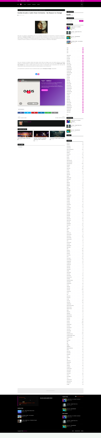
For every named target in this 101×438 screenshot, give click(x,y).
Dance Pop (75, 212)
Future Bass (75, 258)
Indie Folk (75, 288)
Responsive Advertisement (50, 390)
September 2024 (75, 91)
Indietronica (75, 291)
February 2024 (75, 102)
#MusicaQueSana (28, 402)
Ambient (75, 166)
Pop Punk (75, 319)
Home (67, 114)
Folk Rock (75, 253)
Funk (75, 256)
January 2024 (75, 104)
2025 (75, 49)
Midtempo (75, 313)
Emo (75, 240)
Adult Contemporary (21, 109)
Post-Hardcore (75, 327)
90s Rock (75, 144)
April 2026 (75, 61)
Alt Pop (75, 157)
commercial (75, 382)
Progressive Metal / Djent (75, 335)
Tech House (75, 373)
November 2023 (75, 107)
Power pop (75, 332)
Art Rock (75, 171)
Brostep (75, 193)
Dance (75, 210)
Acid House (75, 146)
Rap (75, 343)
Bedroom (75, 182)
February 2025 (75, 83)
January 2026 (75, 66)
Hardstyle (75, 278)
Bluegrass (75, 185)
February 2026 (75, 64)
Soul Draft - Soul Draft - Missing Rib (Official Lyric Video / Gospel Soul (40, 139)
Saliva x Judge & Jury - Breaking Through (29, 420)
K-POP (75, 299)
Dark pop (75, 217)
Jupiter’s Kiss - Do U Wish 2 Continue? (76, 27)
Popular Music (75, 324)
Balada (75, 176)
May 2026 (75, 60)
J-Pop (75, 292)
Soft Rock (75, 365)
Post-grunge (75, 330)
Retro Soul (75, 351)
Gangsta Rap (75, 261)
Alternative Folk (75, 160)
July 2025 (75, 75)
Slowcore (75, 363)
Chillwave (75, 199)
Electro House (75, 234)
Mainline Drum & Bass (75, 305)
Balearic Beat (75, 177)
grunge (75, 384)
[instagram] (82, 1)
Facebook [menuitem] (29, 4)
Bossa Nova (75, 190)
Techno (75, 374)
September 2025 (75, 72)
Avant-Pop (75, 174)
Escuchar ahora (44, 90)
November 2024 (75, 88)
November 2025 (75, 69)
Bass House (75, 179)
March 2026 (75, 63)
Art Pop (75, 169)
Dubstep (75, 228)
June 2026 (75, 58)
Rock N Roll (75, 352)
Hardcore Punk (75, 277)
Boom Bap (75, 188)
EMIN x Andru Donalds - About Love (24, 138)
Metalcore (75, 311)
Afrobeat (75, 152)
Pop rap (75, 321)
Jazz (75, 294)
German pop (75, 264)
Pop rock (75, 322)
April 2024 (75, 99)
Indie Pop (75, 289)
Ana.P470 (29, 121)
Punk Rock (75, 340)
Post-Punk (75, 329)
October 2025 (75, 71)
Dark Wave (75, 215)
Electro (75, 231)
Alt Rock (75, 158)
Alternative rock (75, 163)
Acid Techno (75, 147)
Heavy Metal (75, 281)
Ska (75, 359)
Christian (75, 201)
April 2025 (75, 80)
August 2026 (75, 55)
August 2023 (75, 110)
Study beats (75, 371)
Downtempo (75, 223)
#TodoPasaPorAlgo (22, 402)
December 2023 (75, 105)
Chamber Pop (75, 195)
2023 (75, 52)
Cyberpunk (75, 209)
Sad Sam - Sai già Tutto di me (76, 31)
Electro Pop (75, 236)
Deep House (75, 218)
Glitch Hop (75, 267)
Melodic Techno (75, 308)
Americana (75, 168)
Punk (75, 338)
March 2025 (75, 82)
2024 (75, 51)
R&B (75, 341)
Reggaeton (75, 346)
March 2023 (75, 112)
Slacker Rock (75, 362)
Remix (75, 349)
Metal (75, 310)
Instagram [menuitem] (34, 4)
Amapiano (75, 165)
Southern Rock (75, 368)
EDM (75, 229)
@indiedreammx (22, 397)
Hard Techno (75, 275)
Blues (75, 187)
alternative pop (75, 381)
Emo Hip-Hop (75, 242)
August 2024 (75, 93)
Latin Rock (75, 302)
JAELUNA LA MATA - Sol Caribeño (77, 41)
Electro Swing (75, 237)
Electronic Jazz (75, 239)
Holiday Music (75, 283)
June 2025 (75, 77)
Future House (75, 259)
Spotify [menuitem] (38, 4)
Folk (75, 248)
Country (75, 206)
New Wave (75, 318)
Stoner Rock (75, 370)
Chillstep (75, 198)
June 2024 (75, 96)
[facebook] (81, 1)
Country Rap (75, 207)
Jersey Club (75, 297)
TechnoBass (75, 376)
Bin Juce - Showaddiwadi (75, 36)
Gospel (75, 270)
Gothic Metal (75, 272)
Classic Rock (75, 204)
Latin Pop (75, 300)
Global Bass (75, 269)
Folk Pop (75, 250)
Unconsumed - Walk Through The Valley (57, 138)
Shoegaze (75, 357)
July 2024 (75, 94)
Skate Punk (75, 360)
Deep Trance (75, 220)
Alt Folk (75, 155)
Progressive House (75, 333)
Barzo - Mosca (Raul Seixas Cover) (28, 410)
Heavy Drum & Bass (75, 280)
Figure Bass (75, 247)
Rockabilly (75, 354)
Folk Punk (75, 251)
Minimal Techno (75, 316)
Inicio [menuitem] (25, 4)
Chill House (75, 196)
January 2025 (75, 85)
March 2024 (75, 101)
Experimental (75, 245)
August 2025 (75, 74)
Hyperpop (75, 286)
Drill (75, 226)
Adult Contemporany (75, 149)
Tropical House (75, 379)
